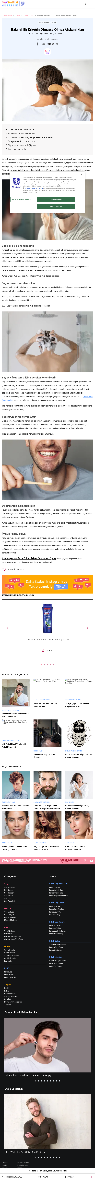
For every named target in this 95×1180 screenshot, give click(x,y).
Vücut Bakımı (9, 931)
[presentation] (8, 628)
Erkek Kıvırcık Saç (56, 893)
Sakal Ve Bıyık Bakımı (57, 944)
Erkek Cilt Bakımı (55, 950)
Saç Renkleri (9, 893)
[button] (41, 664)
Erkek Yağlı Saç (55, 928)
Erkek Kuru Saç (55, 925)
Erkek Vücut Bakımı (56, 947)
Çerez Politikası (23, 1162)
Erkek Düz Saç (54, 887)
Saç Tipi (7, 898)
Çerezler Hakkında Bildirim (34, 188)
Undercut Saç (54, 915)
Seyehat (7, 999)
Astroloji (7, 1005)
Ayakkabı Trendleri (11, 956)
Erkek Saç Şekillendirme (58, 896)
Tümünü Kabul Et (55, 206)
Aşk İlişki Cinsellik (11, 996)
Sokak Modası (9, 953)
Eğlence (7, 991)
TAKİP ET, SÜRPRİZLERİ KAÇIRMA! (69, 861)
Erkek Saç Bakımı (57, 922)
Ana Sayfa (8, 15)
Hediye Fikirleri (9, 994)
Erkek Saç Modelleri (58, 883)
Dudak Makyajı (10, 917)
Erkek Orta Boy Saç (56, 909)
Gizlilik (4, 1165)
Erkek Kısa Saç (55, 906)
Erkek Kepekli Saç (56, 934)
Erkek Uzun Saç (55, 912)
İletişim (5, 1162)
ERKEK (7, 968)
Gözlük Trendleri (10, 958)
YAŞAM (7, 984)
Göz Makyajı (9, 915)
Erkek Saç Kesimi (56, 902)
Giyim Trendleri (10, 950)
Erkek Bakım (29, 15)
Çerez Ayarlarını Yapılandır (22, 199)
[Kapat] (81, 174)
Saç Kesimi (8, 890)
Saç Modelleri (9, 887)
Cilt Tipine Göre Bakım (12, 936)
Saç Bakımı (8, 896)
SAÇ (6, 883)
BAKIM (7, 927)
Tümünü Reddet (55, 199)
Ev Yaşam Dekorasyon (13, 1002)
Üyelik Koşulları (23, 1165)
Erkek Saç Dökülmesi (57, 931)
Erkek (17, 15)
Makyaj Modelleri (10, 920)
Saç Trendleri (9, 901)
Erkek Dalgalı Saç (56, 890)
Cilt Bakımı (8, 934)
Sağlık (6, 988)
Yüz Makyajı (9, 912)
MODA (7, 946)
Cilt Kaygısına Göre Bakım (14, 939)
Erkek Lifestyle (10, 977)
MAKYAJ (7, 908)
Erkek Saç (8, 972)
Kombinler (8, 961)
